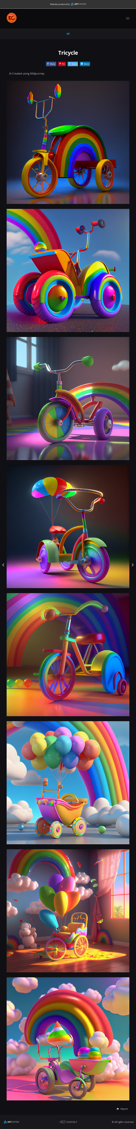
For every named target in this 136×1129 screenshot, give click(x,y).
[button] (122, 1108)
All (68, 33)
